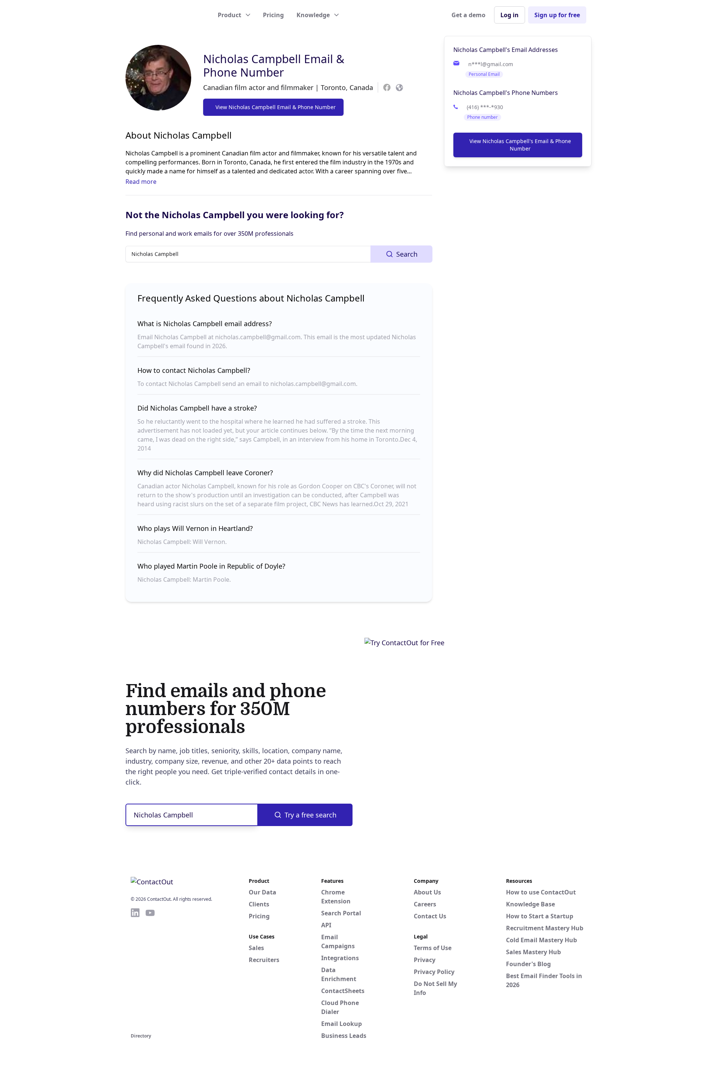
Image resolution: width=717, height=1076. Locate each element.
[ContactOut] (167, 15)
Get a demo (468, 15)
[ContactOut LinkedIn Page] (135, 969)
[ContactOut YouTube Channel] (150, 969)
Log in (509, 15)
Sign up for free (557, 15)
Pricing (273, 15)
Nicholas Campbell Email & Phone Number (273, 65)
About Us (427, 892)
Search (407, 254)
